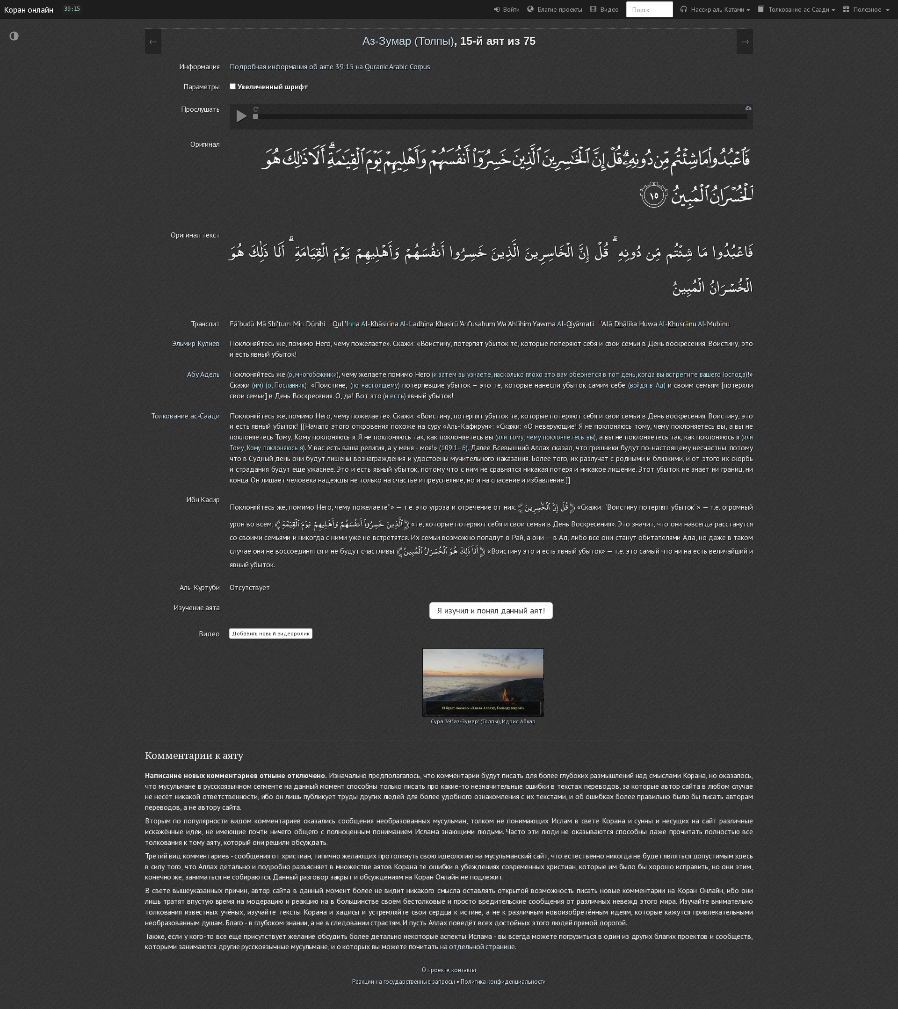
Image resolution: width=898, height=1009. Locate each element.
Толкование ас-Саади (796, 9)
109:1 (449, 447)
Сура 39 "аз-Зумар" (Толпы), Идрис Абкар (483, 721)
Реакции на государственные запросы (404, 982)
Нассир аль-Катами (715, 9)
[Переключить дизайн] (14, 37)
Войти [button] (510, 9)
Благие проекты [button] (558, 9)
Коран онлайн (28, 9)
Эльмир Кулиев (196, 343)
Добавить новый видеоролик (271, 633)
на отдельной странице (477, 946)
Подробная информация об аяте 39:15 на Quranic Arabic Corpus (330, 66)
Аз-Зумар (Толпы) (408, 41)
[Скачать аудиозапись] (749, 108)
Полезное (866, 9)
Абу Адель (203, 374)
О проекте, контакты (449, 970)
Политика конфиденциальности (503, 982)
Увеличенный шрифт (272, 86)
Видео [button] (607, 9)
